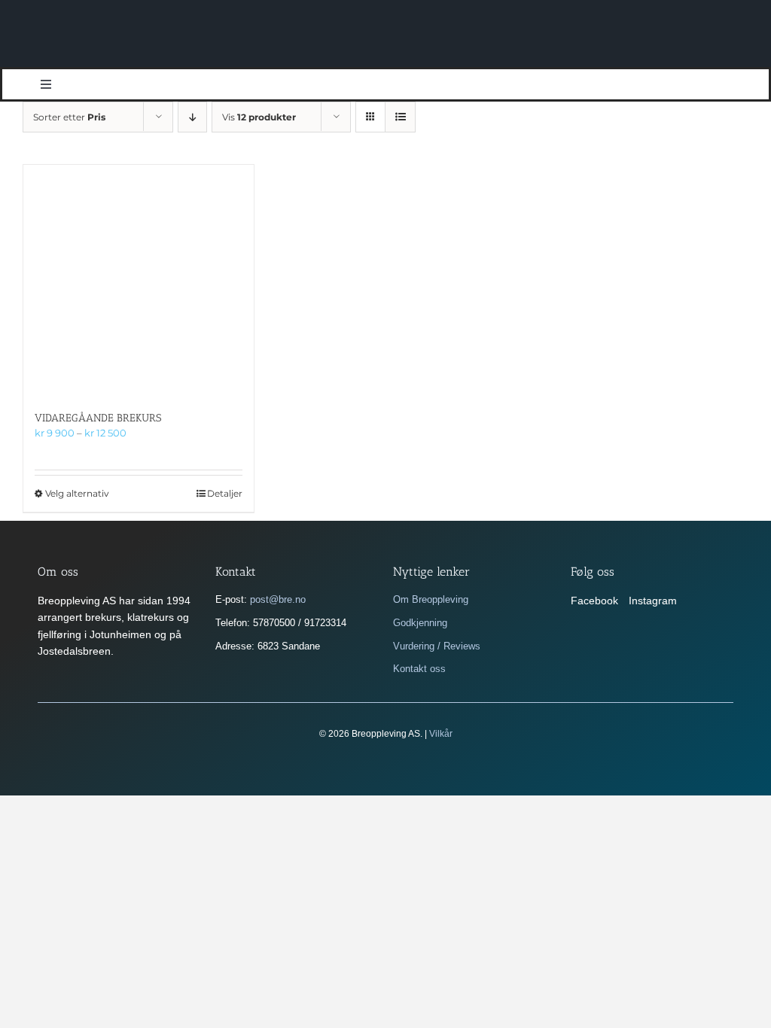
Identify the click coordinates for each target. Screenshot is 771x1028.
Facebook (594, 601)
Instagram (653, 601)
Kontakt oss (419, 668)
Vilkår (441, 733)
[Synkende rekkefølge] (192, 117)
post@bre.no (278, 599)
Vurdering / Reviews (436, 646)
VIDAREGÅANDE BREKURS (98, 418)
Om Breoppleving (430, 599)
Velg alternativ (77, 493)
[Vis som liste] (400, 117)
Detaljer (224, 493)
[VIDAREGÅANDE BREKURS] (138, 280)
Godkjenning (420, 622)
